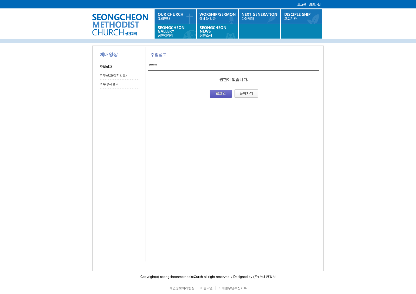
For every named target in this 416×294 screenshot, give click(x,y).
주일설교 (106, 66)
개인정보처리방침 (182, 288)
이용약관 (206, 288)
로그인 (301, 4)
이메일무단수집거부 (233, 288)
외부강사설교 (109, 84)
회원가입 (315, 4)
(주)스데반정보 (264, 277)
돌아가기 (246, 93)
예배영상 (109, 54)
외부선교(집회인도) (113, 75)
